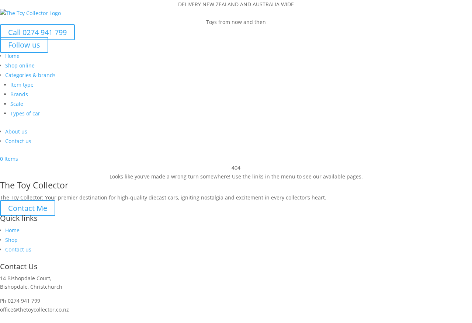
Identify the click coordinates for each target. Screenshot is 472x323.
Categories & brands (30, 75)
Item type (22, 84)
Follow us (24, 45)
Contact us (18, 141)
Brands (19, 94)
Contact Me (27, 208)
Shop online (20, 65)
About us (16, 131)
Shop (11, 239)
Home (12, 55)
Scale (16, 103)
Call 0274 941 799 (37, 32)
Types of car (25, 113)
